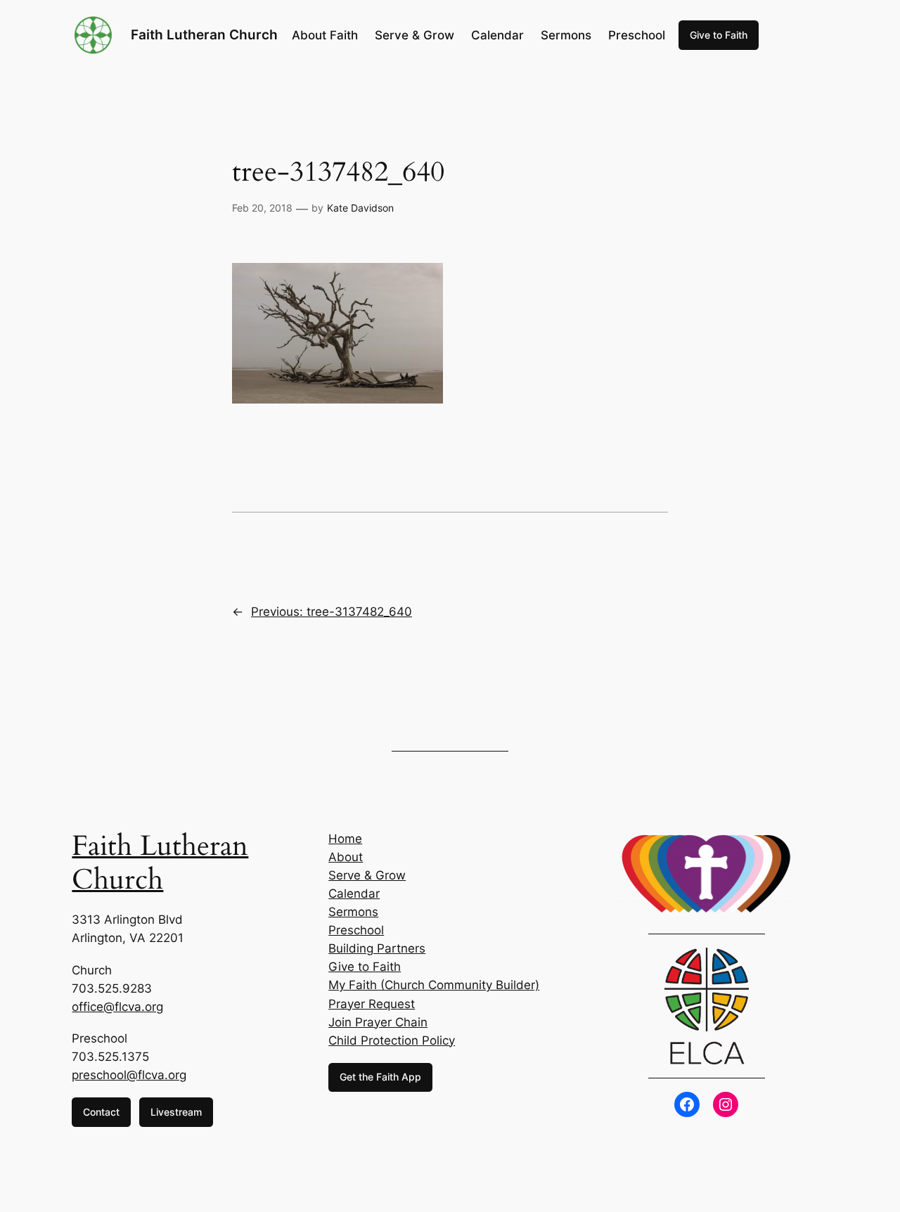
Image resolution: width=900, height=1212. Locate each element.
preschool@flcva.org (129, 1075)
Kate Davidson (360, 208)
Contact (101, 1112)
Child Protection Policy (391, 1040)
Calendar (354, 894)
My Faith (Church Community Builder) (433, 985)
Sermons (353, 912)
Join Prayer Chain (378, 1022)
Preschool (356, 930)
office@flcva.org (117, 1007)
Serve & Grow (367, 875)
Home (345, 839)
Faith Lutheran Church (204, 34)
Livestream (176, 1112)
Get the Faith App (380, 1077)
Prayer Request (371, 1004)
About (345, 857)
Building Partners (376, 948)
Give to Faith (718, 35)
